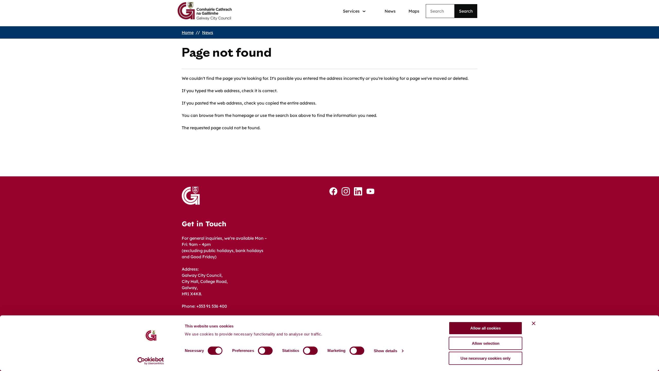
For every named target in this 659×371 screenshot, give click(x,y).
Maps (414, 11)
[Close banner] (533, 323)
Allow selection (485, 343)
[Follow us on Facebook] (333, 191)
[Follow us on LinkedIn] (358, 191)
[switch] (265, 351)
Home (188, 32)
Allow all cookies (485, 328)
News (390, 11)
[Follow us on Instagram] (346, 191)
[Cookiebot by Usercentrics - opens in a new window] (150, 361)
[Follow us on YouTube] (370, 191)
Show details (385, 351)
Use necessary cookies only (485, 358)
